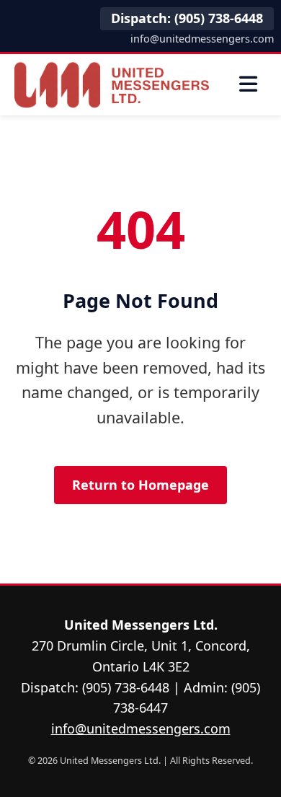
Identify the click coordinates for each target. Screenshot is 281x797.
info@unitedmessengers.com (202, 38)
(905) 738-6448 (125, 687)
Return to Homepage (140, 484)
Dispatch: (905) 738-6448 (187, 18)
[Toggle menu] (248, 84)
